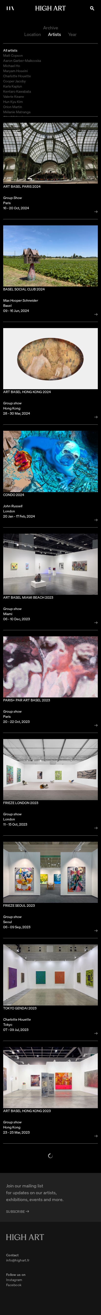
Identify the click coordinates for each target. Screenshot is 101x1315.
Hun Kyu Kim (13, 101)
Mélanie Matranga (16, 112)
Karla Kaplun (12, 86)
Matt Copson (13, 55)
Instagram (14, 1279)
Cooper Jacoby (14, 81)
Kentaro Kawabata (17, 91)
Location (32, 34)
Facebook (13, 1284)
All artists (10, 50)
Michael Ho (11, 65)
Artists (54, 34)
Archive (50, 27)
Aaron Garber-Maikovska (22, 60)
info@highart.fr (17, 1260)
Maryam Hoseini (15, 70)
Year (72, 34)
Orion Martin (12, 106)
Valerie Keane (13, 96)
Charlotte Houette (17, 76)
